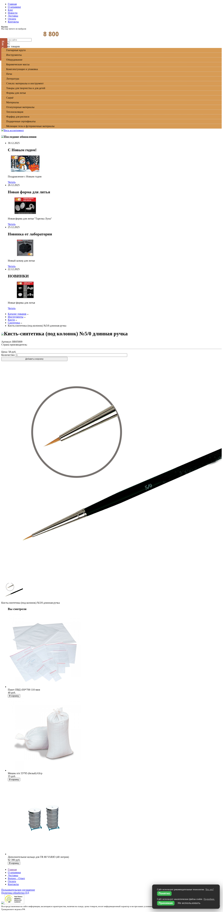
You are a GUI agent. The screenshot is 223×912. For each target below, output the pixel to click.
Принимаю (166, 903)
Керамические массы (18, 64)
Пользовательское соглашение (18, 889)
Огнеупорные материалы (20, 107)
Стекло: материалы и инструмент (25, 83)
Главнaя (12, 869)
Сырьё (9, 97)
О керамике (14, 7)
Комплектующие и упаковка (22, 69)
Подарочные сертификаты (21, 121)
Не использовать (189, 903)
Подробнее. (209, 899)
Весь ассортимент (14, 130)
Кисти (11, 319)
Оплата (12, 18)
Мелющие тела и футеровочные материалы (30, 126)
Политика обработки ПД (15, 892)
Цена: (4, 351)
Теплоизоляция (14, 111)
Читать (12, 182)
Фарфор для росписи (17, 116)
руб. (12, 351)
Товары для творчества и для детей (25, 88)
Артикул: (6, 341)
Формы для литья (16, 92)
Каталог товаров (17, 313)
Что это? (209, 889)
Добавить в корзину (34, 359)
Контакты (13, 21)
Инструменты (14, 55)
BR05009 (17, 341)
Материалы (12, 102)
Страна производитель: (14, 344)
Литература (12, 78)
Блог (10, 10)
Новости (12, 12)
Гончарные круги (16, 50)
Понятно (164, 893)
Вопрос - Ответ (16, 878)
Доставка (13, 15)
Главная (12, 4)
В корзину (14, 696)
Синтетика (14, 322)
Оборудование (14, 59)
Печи (9, 74)
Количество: (8, 355)
